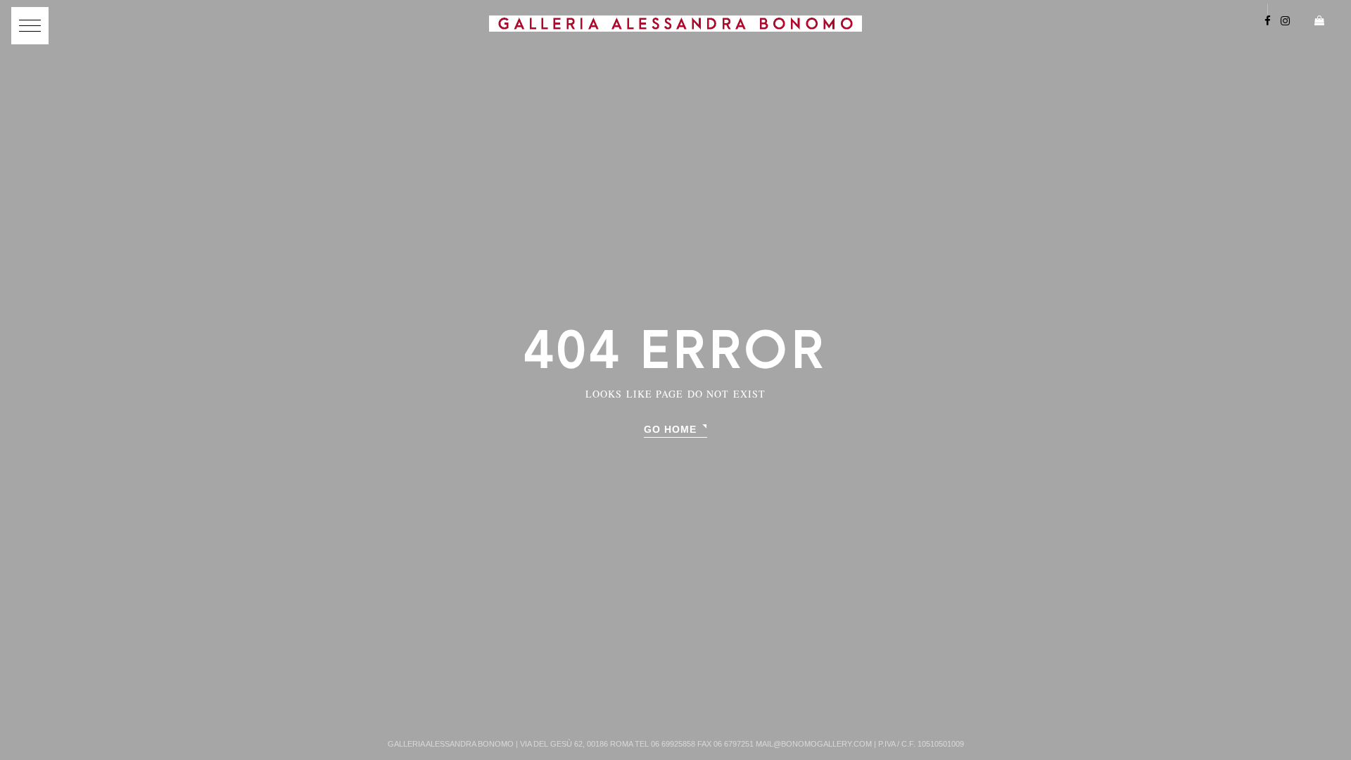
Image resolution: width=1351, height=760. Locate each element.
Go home (670, 429)
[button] (30, 25)
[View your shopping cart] (1314, 21)
